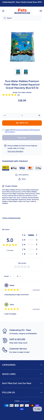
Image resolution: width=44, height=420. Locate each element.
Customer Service (18, 348)
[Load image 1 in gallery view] (18, 72)
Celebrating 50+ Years (20, 330)
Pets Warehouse (24, 401)
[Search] (4, 18)
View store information (15, 151)
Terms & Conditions (22, 130)
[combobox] (22, 18)
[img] (9, 95)
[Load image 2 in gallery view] (26, 72)
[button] (41, 11)
